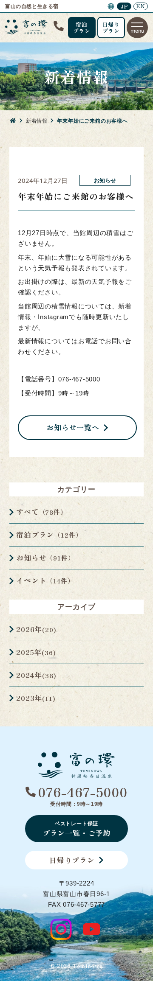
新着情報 (36, 120)
